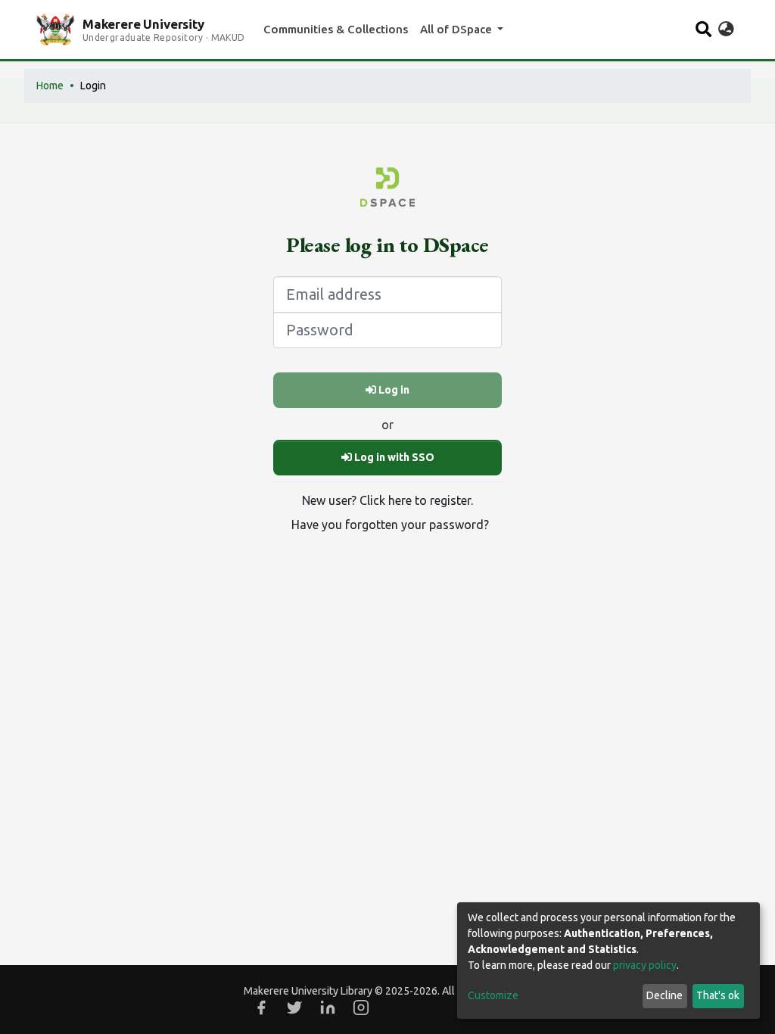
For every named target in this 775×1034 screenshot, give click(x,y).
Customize (493, 995)
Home (50, 85)
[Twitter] (294, 1007)
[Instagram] (361, 1007)
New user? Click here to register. (387, 500)
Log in (392, 390)
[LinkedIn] (327, 1007)
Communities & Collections (335, 29)
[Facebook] (261, 1007)
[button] (726, 29)
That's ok (717, 995)
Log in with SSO (393, 457)
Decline (664, 995)
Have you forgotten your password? (390, 524)
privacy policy (645, 965)
